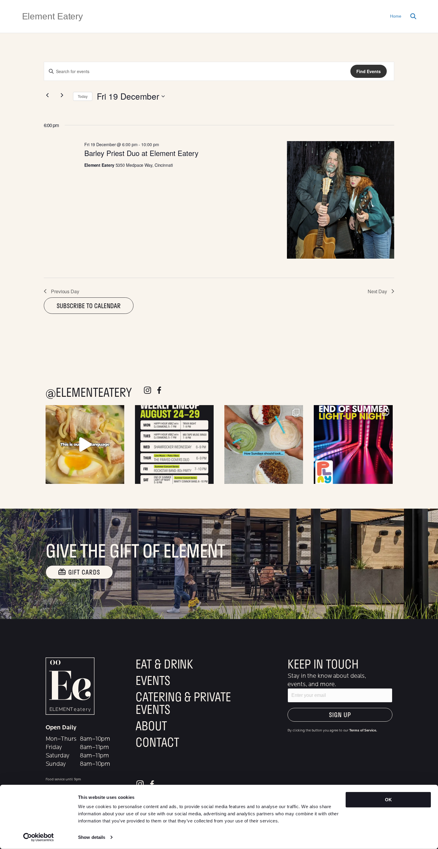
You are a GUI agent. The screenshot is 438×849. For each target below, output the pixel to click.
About (151, 725)
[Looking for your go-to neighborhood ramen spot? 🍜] (85, 444)
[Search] (411, 16)
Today (83, 96)
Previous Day (65, 291)
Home (395, 16)
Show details (91, 837)
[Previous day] (47, 95)
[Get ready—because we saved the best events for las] (353, 444)
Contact (157, 742)
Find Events (368, 71)
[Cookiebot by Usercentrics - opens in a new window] (39, 837)
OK (388, 799)
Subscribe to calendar (89, 306)
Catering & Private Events (183, 702)
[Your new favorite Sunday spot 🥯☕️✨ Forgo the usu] (263, 444)
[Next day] (62, 95)
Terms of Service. (363, 730)
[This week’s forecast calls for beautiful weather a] (174, 444)
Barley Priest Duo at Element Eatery (141, 153)
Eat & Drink (164, 663)
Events (153, 680)
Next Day (377, 291)
